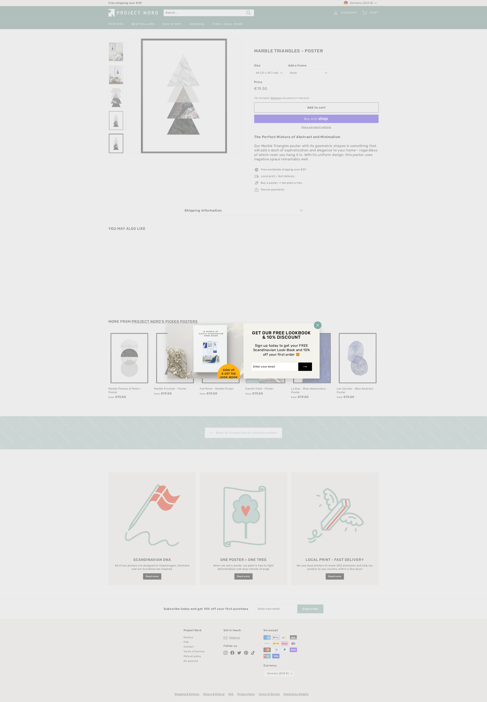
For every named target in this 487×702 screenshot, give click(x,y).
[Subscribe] (305, 367)
